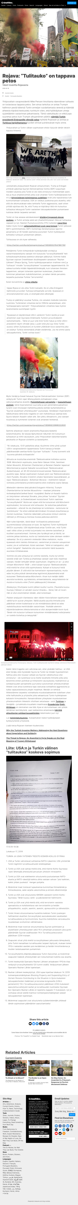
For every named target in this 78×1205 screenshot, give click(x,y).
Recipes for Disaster (10, 1136)
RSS (10, 1101)
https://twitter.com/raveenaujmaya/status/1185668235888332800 (36, 425)
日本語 (10, 1170)
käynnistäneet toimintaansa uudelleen (29, 198)
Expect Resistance (13, 1134)
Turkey (31, 1032)
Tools (14, 5)
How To (5, 1108)
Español (11, 1161)
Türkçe (5, 1177)
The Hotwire (18, 1150)
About (46, 5)
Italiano (17, 1161)
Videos (11, 1118)
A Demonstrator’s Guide (11, 1111)
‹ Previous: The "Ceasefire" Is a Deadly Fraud (27, 1036)
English (7, 96)
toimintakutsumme (19, 718)
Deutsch (6, 1164)
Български (17, 1170)
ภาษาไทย (16, 1184)
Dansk (5, 1184)
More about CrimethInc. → (39, 1127)
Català (8, 1189)
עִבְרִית (10, 1184)
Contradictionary (16, 1131)
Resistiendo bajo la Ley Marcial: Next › (53, 1036)
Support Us (72, 3)
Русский (6, 1168)
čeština (5, 1175)
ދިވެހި (13, 1189)
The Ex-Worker (8, 1147)
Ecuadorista (53, 704)
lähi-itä (65, 1032)
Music (17, 1118)
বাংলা (13, 1182)
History (16, 1106)
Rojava (17, 1032)
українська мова (9, 1186)
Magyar (17, 1175)
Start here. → (43, 1136)
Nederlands (18, 1177)
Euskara (11, 1175)
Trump (13, 1032)
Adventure (10, 1104)
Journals (10, 1115)
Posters (17, 1115)
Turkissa (60, 701)
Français (13, 1164)
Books (4, 5)
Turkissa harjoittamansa (14, 122)
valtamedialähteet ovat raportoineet (40, 226)
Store (26, 5)
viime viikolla (31, 282)
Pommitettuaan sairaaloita (43, 402)
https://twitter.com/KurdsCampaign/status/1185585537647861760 (36, 245)
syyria (55, 1032)
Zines (5, 1115)
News (11, 1108)
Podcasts (20, 5)
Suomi (5, 1170)
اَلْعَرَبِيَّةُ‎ (16, 1180)
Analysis (18, 1104)
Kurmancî (6, 1191)
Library (9, 5)
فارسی (11, 1177)
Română (8, 1182)
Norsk (12, 1191)
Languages (39, 5)
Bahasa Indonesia (13, 1173)
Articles (6, 1102)
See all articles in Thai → (57, 5)
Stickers (6, 1118)
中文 (4, 1173)
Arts (4, 1104)
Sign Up (72, 1114)
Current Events (9, 93)
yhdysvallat (49, 1032)
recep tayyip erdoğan (39, 1033)
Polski (12, 1168)
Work (4, 1134)
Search (31, 5)
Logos (5, 1120)
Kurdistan (25, 1032)
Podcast (6, 1145)
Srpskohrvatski (8, 1180)
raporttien (62, 223)
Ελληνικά (18, 1168)
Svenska (18, 1182)
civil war (35, 1032)
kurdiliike (59, 1032)
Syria (21, 1032)
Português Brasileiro (16, 96)
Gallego (18, 1189)
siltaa (23, 178)
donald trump (42, 1032)
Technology (18, 1108)
